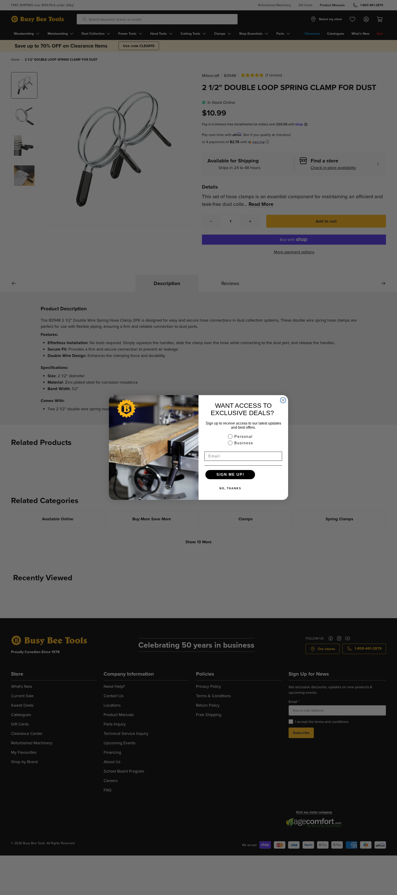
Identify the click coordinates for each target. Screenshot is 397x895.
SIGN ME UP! (230, 474)
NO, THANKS (230, 488)
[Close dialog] (283, 400)
